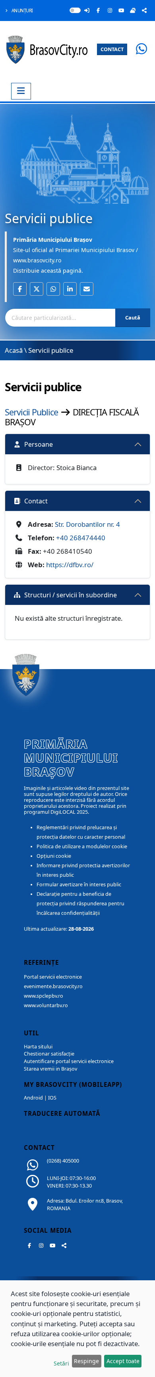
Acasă (14, 350)
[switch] (75, 10)
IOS (52, 1097)
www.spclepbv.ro (43, 996)
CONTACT (112, 49)
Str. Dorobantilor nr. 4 (87, 524)
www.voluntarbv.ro (46, 1005)
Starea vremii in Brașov (50, 1068)
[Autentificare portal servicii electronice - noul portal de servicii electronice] (86, 10)
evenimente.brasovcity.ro (53, 986)
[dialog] (77, 1328)
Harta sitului (38, 1046)
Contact (36, 501)
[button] (20, 289)
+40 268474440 (80, 537)
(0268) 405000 (63, 1160)
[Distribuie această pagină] (144, 10)
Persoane (38, 444)
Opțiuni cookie (54, 856)
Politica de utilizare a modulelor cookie (82, 846)
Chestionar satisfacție (49, 1053)
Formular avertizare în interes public (79, 884)
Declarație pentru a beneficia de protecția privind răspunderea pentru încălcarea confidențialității (80, 903)
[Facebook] (98, 10)
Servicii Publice (32, 412)
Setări (61, 1363)
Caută (132, 317)
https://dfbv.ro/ (69, 564)
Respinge (86, 1361)
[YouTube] (121, 10)
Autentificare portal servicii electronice (69, 1061)
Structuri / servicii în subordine (70, 595)
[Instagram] (109, 10)
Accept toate (123, 1361)
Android (33, 1097)
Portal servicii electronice (53, 976)
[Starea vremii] (132, 10)
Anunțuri (21, 10)
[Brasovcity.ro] (49, 48)
